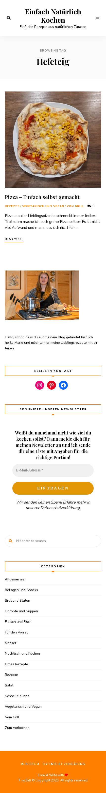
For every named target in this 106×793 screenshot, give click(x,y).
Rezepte (12, 206)
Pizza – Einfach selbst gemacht (42, 196)
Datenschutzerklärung (60, 507)
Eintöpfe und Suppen (21, 611)
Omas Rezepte (16, 664)
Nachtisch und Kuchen (22, 653)
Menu (97, 18)
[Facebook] (63, 385)
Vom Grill (75, 206)
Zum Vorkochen (17, 727)
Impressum (30, 764)
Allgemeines (14, 579)
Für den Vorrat (16, 632)
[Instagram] (39, 385)
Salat (9, 685)
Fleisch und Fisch (18, 621)
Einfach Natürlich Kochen (53, 15)
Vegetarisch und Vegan (43, 206)
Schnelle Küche (17, 696)
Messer (10, 643)
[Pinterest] (51, 385)
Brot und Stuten (17, 600)
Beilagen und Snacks (21, 590)
